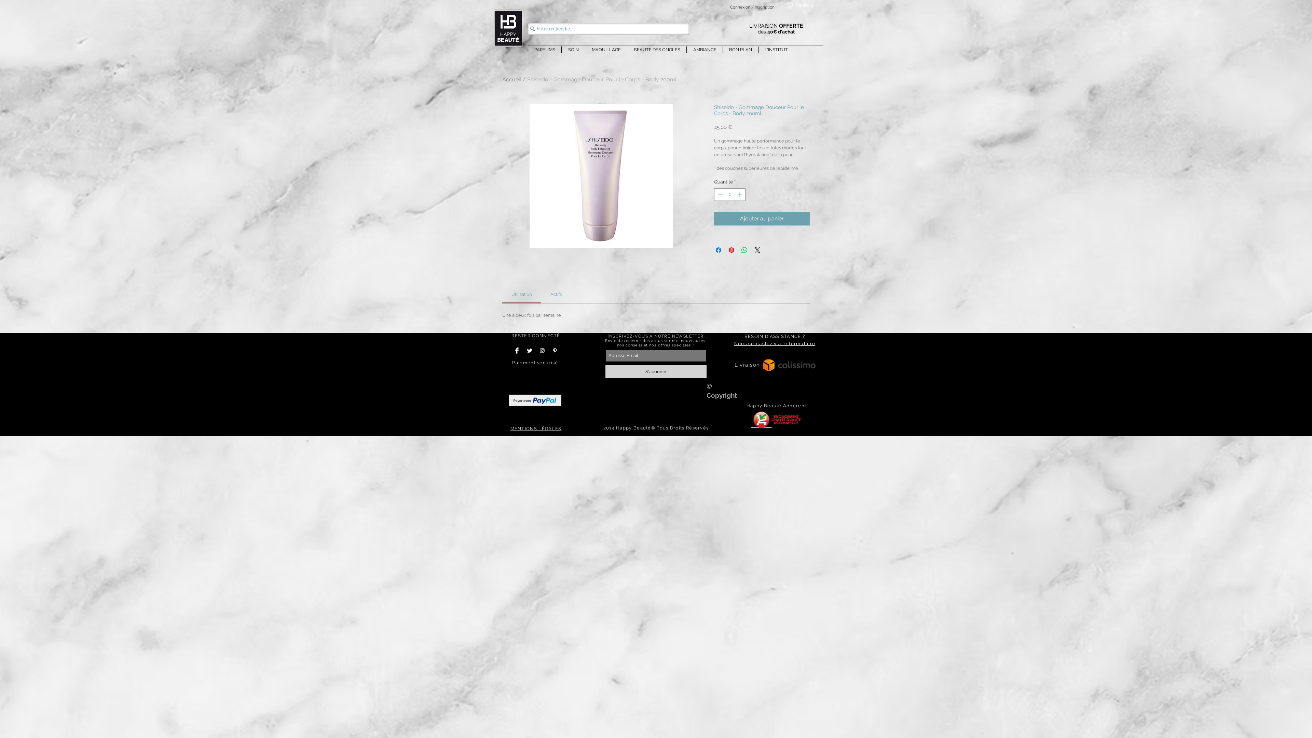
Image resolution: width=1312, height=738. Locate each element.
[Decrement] (719, 195)
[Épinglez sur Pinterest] (731, 250)
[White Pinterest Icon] (555, 350)
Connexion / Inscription (752, 7)
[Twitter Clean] (530, 350)
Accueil (511, 79)
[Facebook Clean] (517, 350)
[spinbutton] (730, 195)
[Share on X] (757, 250)
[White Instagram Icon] (542, 350)
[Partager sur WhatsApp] (744, 250)
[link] (521, 294)
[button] (801, 5)
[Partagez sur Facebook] (718, 250)
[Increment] (740, 195)
